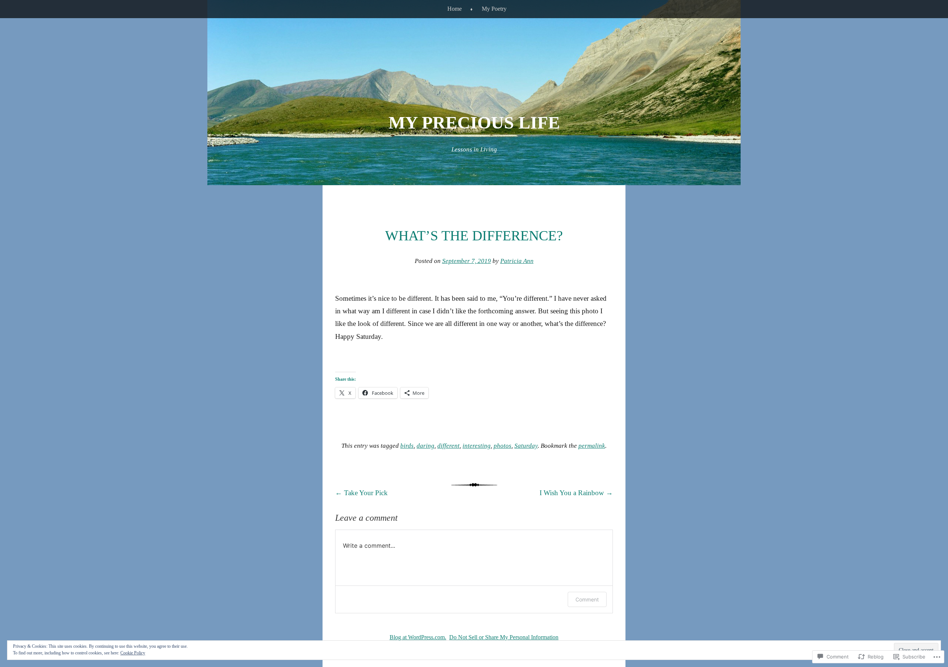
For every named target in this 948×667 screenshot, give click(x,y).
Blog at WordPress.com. (418, 637)
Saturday (526, 445)
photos (502, 445)
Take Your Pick (361, 493)
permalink (591, 445)
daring (425, 445)
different (448, 445)
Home (454, 9)
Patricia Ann (517, 260)
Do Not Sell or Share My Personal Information (503, 637)
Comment (587, 599)
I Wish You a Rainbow (576, 493)
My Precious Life (474, 122)
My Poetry (494, 9)
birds (407, 445)
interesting (477, 445)
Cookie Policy (132, 653)
